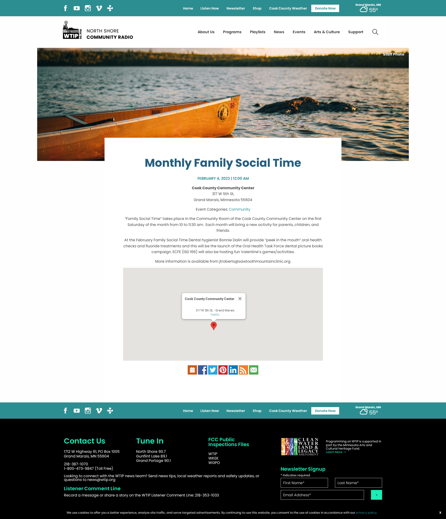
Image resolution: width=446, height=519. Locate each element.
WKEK (213, 458)
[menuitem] (188, 8)
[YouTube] (77, 7)
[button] (214, 326)
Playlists (258, 32)
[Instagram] (88, 7)
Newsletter (235, 8)
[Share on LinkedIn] (233, 369)
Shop (257, 8)
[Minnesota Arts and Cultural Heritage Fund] (300, 446)
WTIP (212, 454)
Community (239, 209)
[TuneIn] (110, 7)
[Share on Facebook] (202, 369)
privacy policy (366, 513)
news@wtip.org (101, 479)
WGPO (214, 462)
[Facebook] (65, 7)
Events (299, 32)
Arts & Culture (327, 32)
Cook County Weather (288, 8)
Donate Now (325, 8)
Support (355, 32)
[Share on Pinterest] (223, 369)
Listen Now (209, 8)
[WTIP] (99, 29)
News (279, 32)
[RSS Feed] (243, 369)
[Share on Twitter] (212, 369)
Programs (232, 32)
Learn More (334, 452)
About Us (206, 32)
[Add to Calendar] (192, 369)
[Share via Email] (253, 369)
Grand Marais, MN (368, 4)
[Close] (240, 298)
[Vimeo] (99, 7)
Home (188, 8)
